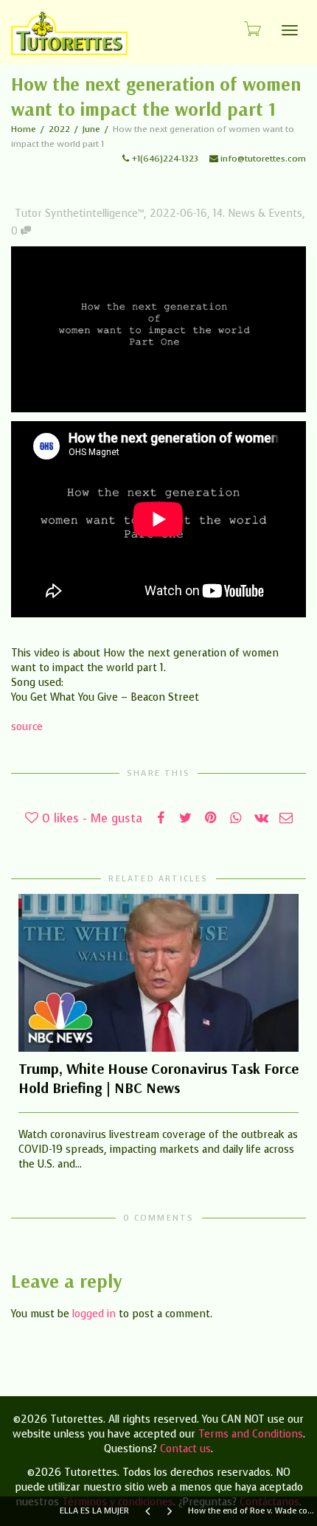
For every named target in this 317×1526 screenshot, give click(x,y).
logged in (94, 1314)
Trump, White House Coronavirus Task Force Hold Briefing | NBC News (158, 1078)
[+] (158, 973)
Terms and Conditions (250, 1434)
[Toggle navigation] (290, 30)
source (27, 727)
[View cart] (251, 28)
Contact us (185, 1449)
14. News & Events (257, 214)
